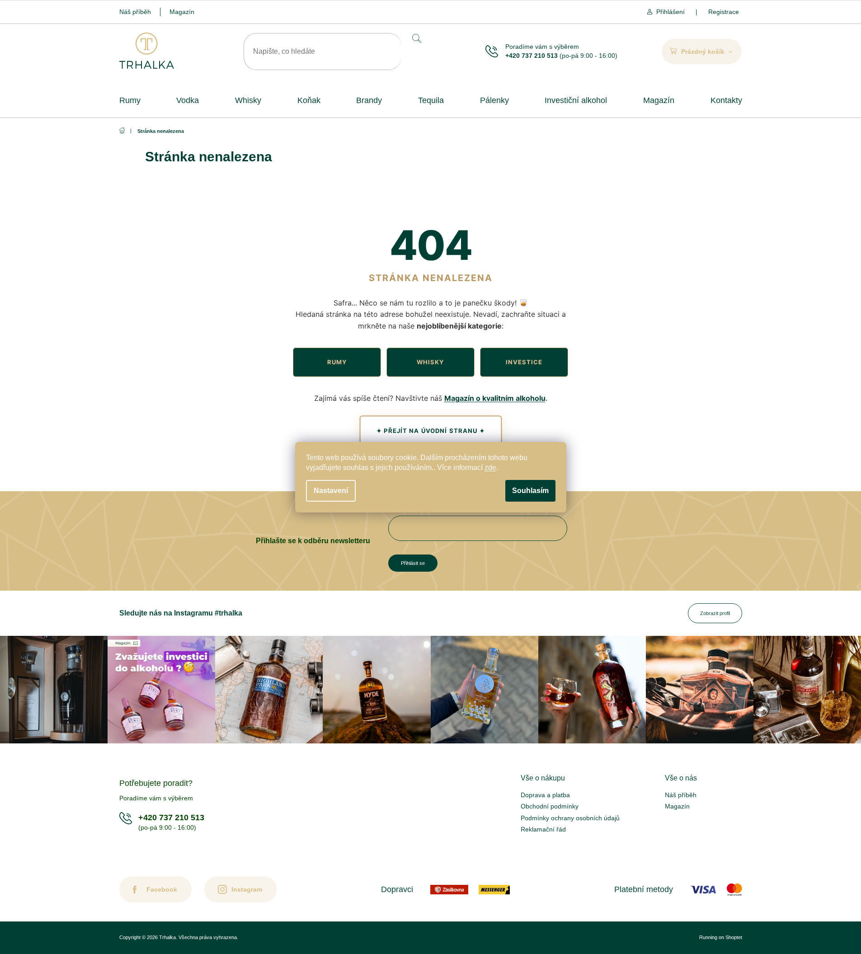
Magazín (181, 11)
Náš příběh (135, 11)
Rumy (337, 362)
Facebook (161, 889)
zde (490, 467)
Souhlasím (530, 490)
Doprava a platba (545, 795)
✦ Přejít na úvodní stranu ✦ (430, 430)
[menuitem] (130, 100)
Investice (524, 362)
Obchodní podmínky (550, 806)
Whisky (430, 362)
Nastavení (331, 490)
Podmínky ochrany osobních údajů (570, 818)
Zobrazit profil (715, 613)
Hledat (415, 38)
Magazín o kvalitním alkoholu (495, 398)
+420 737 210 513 (531, 55)
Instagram (246, 889)
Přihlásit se (413, 563)
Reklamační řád (543, 829)
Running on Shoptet (720, 937)
